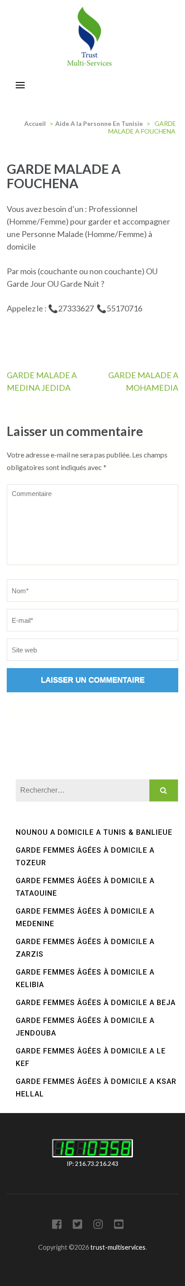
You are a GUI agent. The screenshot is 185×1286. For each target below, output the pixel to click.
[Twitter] (77, 1226)
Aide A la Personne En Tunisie (99, 123)
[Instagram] (98, 1226)
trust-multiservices (117, 1247)
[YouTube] (118, 1226)
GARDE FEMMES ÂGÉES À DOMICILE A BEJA (96, 1002)
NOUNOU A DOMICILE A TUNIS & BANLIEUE (94, 832)
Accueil (35, 123)
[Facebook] (57, 1226)
